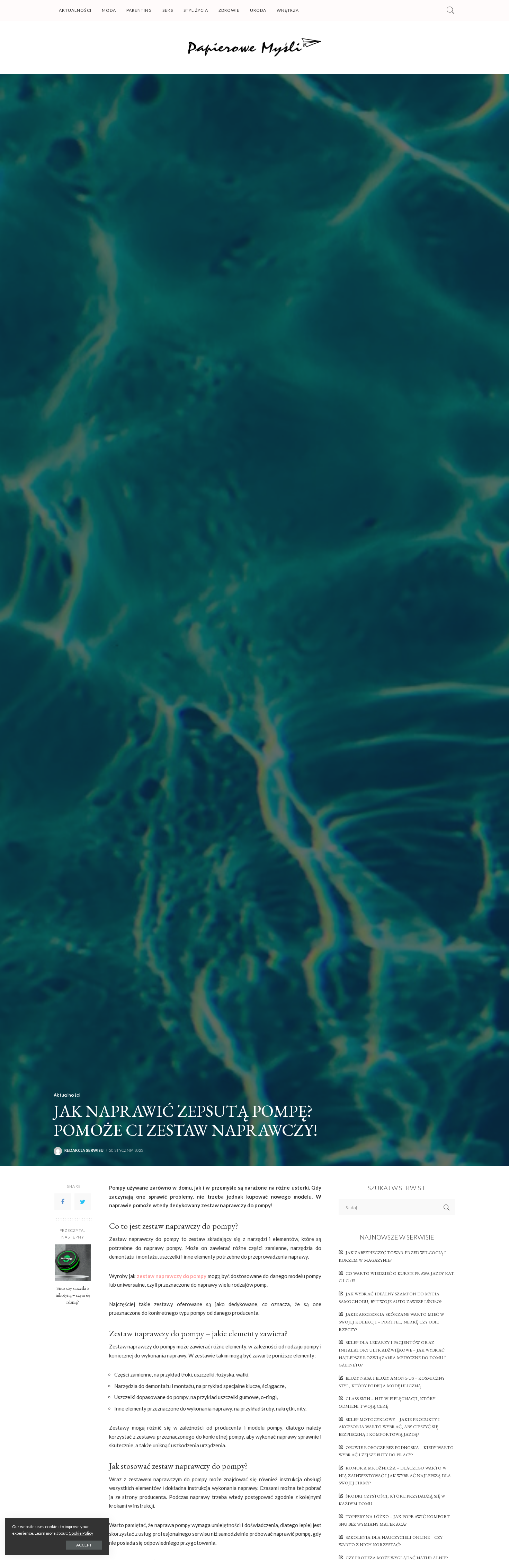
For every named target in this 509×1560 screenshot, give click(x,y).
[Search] (450, 10)
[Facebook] (62, 1201)
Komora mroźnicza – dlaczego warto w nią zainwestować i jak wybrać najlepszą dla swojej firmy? (395, 1475)
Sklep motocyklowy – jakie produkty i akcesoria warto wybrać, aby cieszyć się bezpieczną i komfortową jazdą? (389, 1426)
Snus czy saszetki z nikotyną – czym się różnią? (73, 1295)
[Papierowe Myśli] (255, 47)
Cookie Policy (81, 1533)
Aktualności (67, 1094)
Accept (84, 1545)
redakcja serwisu (84, 1150)
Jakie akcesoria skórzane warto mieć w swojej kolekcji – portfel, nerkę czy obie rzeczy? (391, 1321)
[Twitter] (82, 1201)
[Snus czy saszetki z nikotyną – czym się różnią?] (73, 1262)
